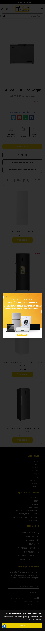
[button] (6, 297)
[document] (22, 315)
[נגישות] (4, 626)
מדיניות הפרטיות (35, 619)
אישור (22, 626)
